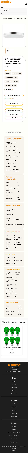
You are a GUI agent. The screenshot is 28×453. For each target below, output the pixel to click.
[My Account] (26, 3)
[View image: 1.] (8, 51)
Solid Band (19, 18)
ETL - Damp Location (10, 85)
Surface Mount (11, 18)
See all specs (8, 89)
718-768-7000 (14, 369)
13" (16, 77)
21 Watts (7, 73)
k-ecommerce (14, 450)
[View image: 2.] (12, 51)
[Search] (2, 13)
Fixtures (5, 18)
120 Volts (15, 81)
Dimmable (8, 81)
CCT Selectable (17, 73)
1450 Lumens (9, 77)
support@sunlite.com (14, 367)
